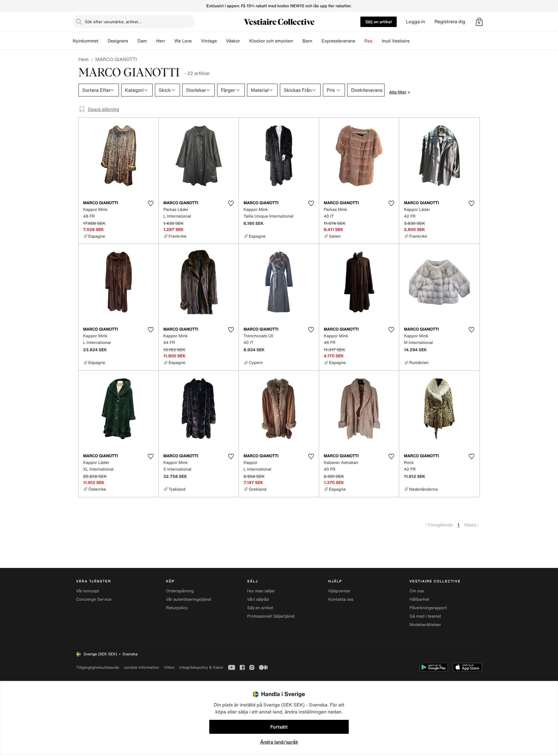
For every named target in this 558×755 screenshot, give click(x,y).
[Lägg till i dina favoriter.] (150, 203)
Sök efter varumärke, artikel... (113, 22)
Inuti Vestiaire (396, 41)
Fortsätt (279, 726)
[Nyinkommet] (103, 41)
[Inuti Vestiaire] (414, 41)
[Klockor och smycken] (297, 41)
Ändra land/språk (279, 741)
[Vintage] (221, 41)
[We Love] (196, 41)
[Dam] (151, 41)
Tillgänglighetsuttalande (97, 667)
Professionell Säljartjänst (271, 616)
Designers (118, 41)
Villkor (169, 667)
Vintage (209, 41)
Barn (307, 41)
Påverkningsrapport (428, 608)
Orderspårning (180, 591)
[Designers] (132, 41)
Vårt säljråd (258, 599)
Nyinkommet (85, 41)
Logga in (415, 22)
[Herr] (169, 41)
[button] (479, 22)
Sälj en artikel (378, 22)
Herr (160, 41)
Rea (368, 41)
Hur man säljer (261, 591)
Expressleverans (338, 41)
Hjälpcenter (339, 591)
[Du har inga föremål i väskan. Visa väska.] (479, 22)
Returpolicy (177, 608)
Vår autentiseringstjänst (188, 599)
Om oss (416, 591)
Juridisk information (141, 667)
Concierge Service (93, 599)
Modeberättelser (425, 625)
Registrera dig (449, 22)
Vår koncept (87, 591)
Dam (142, 41)
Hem (83, 59)
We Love (183, 41)
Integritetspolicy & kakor (201, 667)
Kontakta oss (340, 599)
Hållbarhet (419, 599)
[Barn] (316, 41)
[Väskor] (244, 41)
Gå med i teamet (425, 616)
